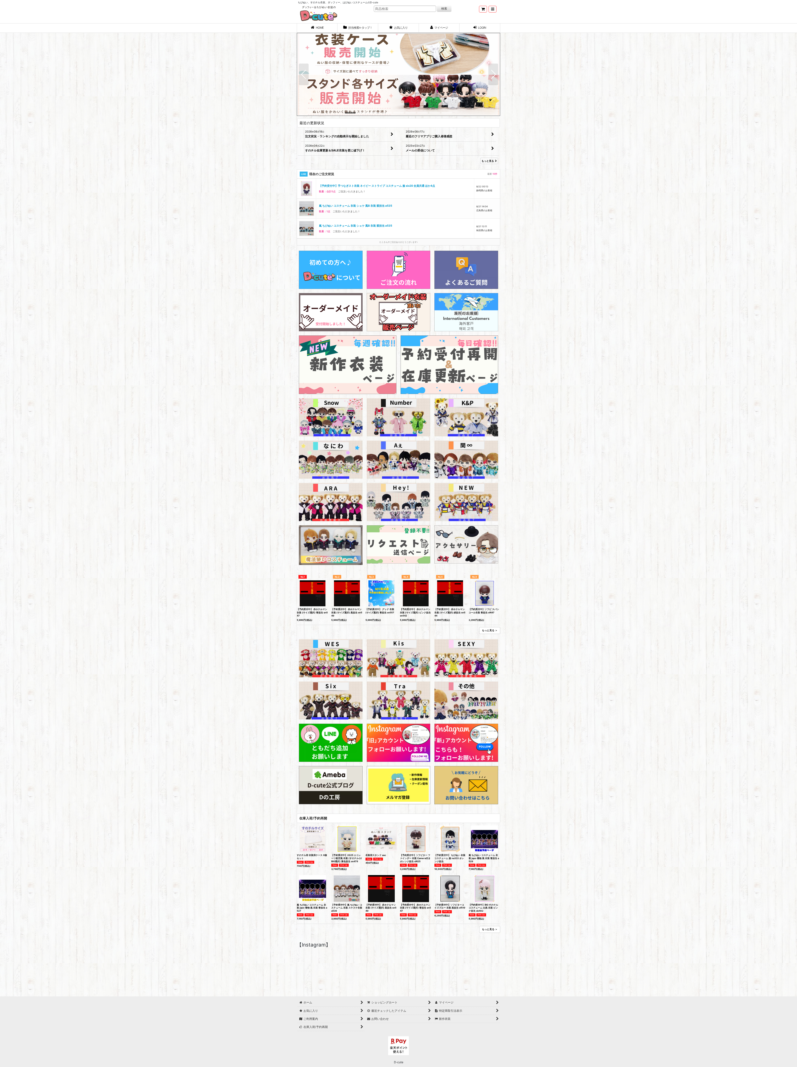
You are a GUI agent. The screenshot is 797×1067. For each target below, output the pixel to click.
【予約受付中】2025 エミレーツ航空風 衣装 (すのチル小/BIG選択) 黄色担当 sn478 (346, 858)
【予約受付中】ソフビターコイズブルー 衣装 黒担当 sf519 (449, 906)
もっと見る (488, 160)
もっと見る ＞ (490, 630)
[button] (492, 9)
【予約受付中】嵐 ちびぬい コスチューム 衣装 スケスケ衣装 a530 (346, 907)
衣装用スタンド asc (375, 855)
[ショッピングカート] (483, 9)
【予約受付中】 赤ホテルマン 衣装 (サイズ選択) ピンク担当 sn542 (415, 612)
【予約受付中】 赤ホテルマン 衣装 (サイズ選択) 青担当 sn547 (312, 612)
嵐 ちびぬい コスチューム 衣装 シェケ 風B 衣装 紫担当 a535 (355, 185)
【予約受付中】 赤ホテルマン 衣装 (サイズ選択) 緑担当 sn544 (449, 612)
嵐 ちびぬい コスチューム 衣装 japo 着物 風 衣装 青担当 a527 (312, 907)
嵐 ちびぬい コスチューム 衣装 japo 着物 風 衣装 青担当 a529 (484, 858)
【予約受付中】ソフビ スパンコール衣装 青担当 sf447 (484, 611)
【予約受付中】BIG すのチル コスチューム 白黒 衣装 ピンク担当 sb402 (483, 907)
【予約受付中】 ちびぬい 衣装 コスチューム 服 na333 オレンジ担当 (449, 858)
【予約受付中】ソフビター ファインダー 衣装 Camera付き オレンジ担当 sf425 (415, 858)
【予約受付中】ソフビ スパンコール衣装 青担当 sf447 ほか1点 (357, 225)
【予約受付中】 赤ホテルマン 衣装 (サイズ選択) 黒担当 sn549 (346, 612)
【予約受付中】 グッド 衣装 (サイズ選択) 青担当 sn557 (379, 611)
